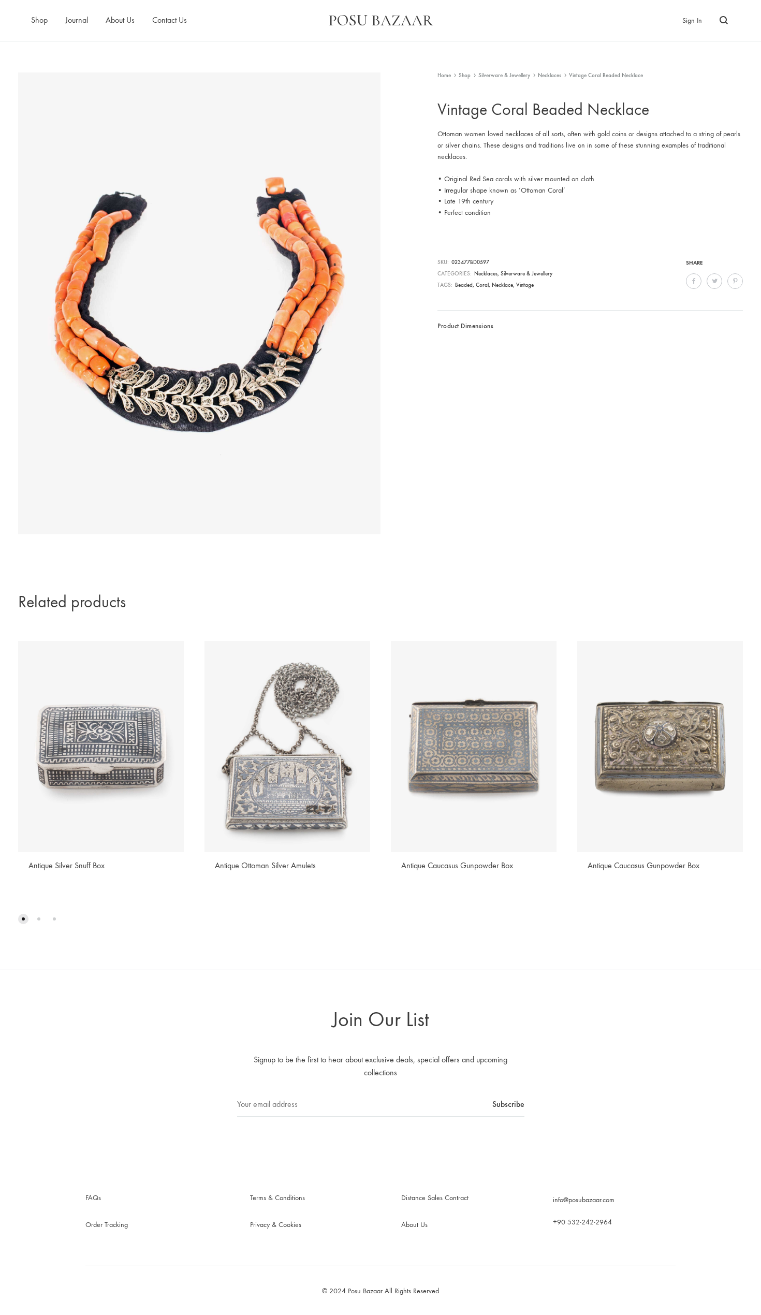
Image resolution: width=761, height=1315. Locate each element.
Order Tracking (106, 1224)
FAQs (93, 1197)
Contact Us (169, 20)
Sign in (692, 20)
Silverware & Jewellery (504, 75)
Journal (76, 20)
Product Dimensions (465, 326)
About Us (120, 20)
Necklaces (549, 75)
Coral (482, 285)
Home (444, 75)
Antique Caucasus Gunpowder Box (457, 865)
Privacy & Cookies (275, 1224)
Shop (39, 20)
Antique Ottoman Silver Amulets (265, 865)
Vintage (525, 285)
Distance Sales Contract (435, 1197)
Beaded (464, 285)
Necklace (502, 285)
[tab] (465, 329)
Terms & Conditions (277, 1197)
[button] (23, 919)
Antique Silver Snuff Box (66, 865)
